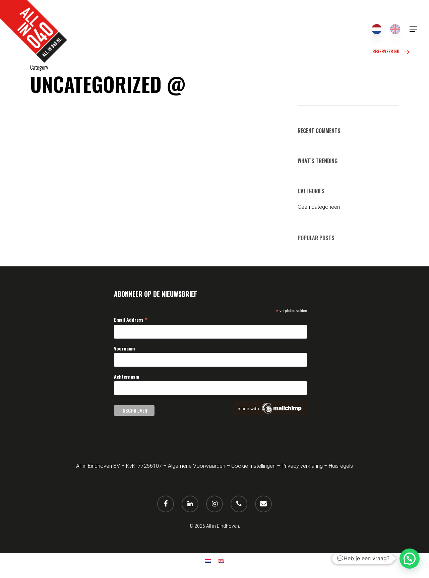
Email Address (130, 319)
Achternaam (126, 376)
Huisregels (341, 466)
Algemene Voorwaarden (196, 466)
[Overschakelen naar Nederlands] (377, 29)
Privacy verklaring (302, 466)
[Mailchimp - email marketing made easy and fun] (270, 413)
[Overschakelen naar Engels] (395, 29)
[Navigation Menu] (414, 29)
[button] (410, 559)
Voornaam (124, 348)
